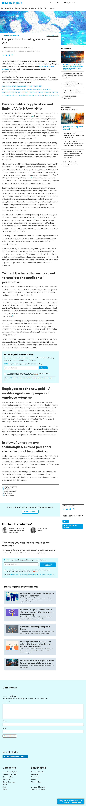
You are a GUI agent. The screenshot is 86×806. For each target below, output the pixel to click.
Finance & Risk (8, 777)
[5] (15, 334)
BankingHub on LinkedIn (15, 757)
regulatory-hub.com (38, 789)
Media (5, 789)
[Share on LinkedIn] (3, 55)
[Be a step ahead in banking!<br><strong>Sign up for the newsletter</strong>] (61, 801)
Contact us (35, 777)
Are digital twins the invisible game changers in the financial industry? (73, 75)
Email (5, 728)
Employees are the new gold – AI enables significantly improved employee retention (30, 92)
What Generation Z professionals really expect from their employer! (73, 135)
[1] (34, 138)
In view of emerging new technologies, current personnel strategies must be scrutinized (30, 95)
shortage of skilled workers (70, 526)
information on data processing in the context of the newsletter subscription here (32, 574)
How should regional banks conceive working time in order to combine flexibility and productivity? (73, 154)
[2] (31, 177)
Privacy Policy (36, 782)
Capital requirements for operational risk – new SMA (72, 91)
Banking (31, 8)
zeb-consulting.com (38, 787)
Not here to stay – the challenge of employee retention (70, 164)
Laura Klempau (26, 48)
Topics (40, 8)
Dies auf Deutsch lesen (52, 35)
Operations (6, 779)
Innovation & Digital (7, 8)
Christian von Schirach (12, 48)
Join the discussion (30, 511)
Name (5, 721)
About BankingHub (38, 772)
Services (51, 8)
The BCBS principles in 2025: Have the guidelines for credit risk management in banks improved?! (73, 67)
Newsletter (35, 774)
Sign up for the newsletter (47, 564)
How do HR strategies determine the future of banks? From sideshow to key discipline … (73, 144)
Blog (45, 8)
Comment (6, 702)
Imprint (33, 779)
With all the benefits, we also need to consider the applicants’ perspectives (26, 89)
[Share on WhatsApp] (12, 55)
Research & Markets (21, 8)
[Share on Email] (6, 55)
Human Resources (13, 35)
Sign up (43, 368)
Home (4, 35)
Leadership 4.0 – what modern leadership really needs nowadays (73, 127)
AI (19, 113)
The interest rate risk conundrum (70, 97)
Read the (28, 379)
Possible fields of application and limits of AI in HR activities (22, 86)
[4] (13, 316)
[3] (35, 220)
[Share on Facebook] (9, 55)
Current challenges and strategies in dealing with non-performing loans (73, 84)
